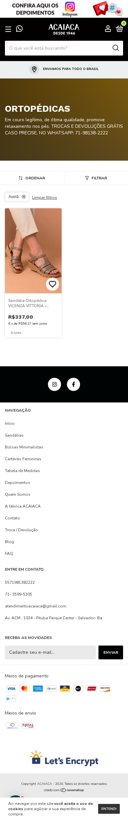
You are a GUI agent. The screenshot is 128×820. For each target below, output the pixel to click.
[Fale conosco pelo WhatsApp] (19, 30)
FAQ (9, 553)
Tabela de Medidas (22, 470)
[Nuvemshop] (64, 791)
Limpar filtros (44, 197)
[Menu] (9, 29)
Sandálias (14, 435)
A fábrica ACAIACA (23, 506)
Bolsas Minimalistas (24, 447)
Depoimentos (17, 482)
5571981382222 (20, 582)
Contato (12, 518)
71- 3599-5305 (18, 594)
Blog (9, 541)
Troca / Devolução (21, 530)
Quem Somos (18, 494)
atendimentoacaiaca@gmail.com (35, 606)
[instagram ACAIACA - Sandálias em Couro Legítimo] (54, 384)
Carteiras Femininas (23, 459)
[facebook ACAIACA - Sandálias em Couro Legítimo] (73, 384)
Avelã (14, 196)
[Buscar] (115, 48)
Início (10, 423)
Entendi (109, 809)
